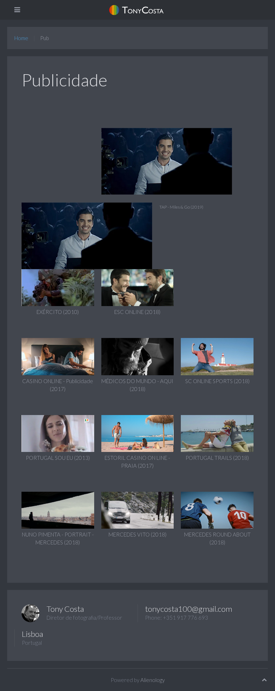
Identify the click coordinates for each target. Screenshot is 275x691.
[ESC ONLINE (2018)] (137, 286)
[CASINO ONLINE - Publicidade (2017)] (57, 356)
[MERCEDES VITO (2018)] (137, 509)
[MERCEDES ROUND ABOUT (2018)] (217, 509)
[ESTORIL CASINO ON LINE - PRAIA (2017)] (137, 432)
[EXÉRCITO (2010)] (57, 286)
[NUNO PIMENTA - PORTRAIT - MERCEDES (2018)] (57, 509)
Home (21, 38)
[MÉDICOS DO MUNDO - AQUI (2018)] (137, 356)
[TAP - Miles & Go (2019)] (163, 161)
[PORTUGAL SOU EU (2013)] (57, 432)
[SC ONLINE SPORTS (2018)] (217, 356)
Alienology (152, 680)
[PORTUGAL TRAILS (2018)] (217, 432)
